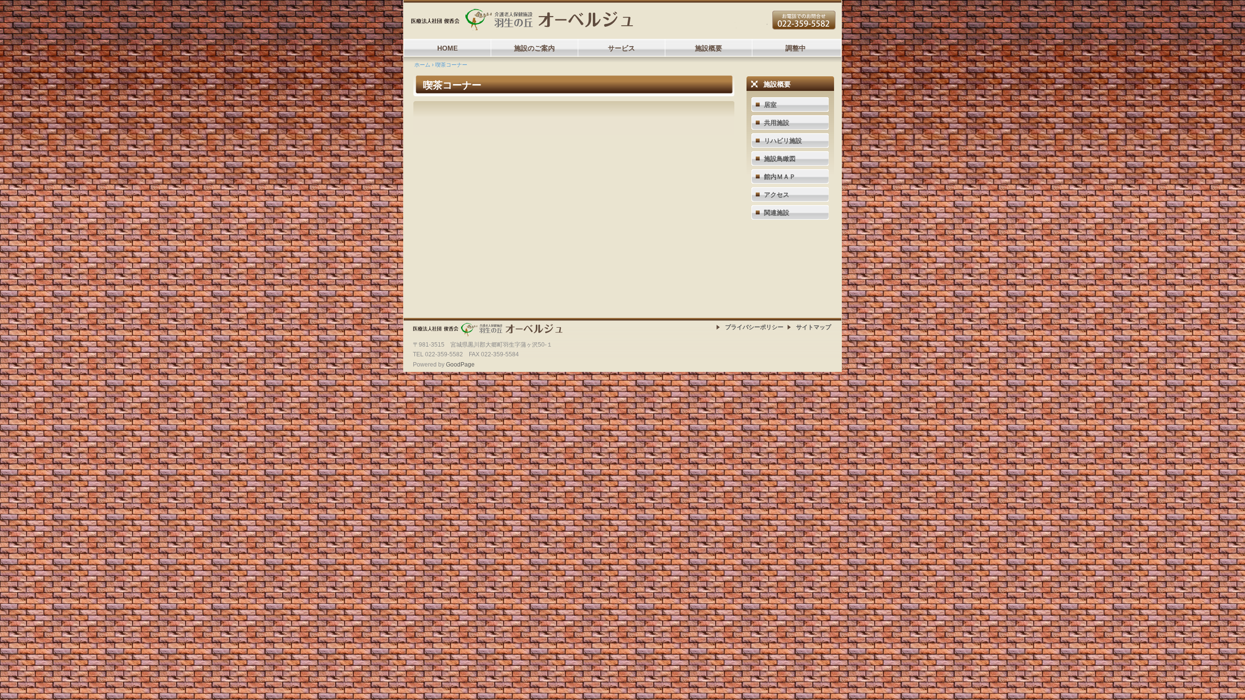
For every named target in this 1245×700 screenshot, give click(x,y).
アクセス (776, 194)
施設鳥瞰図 (780, 158)
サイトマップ (813, 327)
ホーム (422, 65)
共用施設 (776, 122)
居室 (770, 104)
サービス (621, 48)
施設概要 (708, 48)
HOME (447, 48)
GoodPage (460, 364)
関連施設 (776, 212)
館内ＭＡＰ (780, 176)
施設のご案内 (534, 48)
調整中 (795, 48)
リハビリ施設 (783, 140)
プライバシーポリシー (754, 327)
